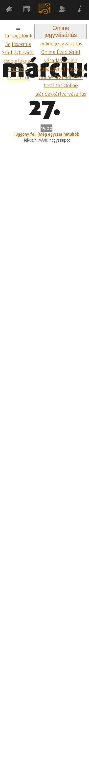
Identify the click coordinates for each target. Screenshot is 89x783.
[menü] (18, 29)
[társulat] (62, 9)
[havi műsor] (27, 9)
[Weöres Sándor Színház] (44, 10)
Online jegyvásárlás (61, 44)
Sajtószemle (18, 44)
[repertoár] (9, 9)
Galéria (15, 69)
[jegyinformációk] (80, 9)
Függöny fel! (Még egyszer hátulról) (46, 135)
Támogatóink (18, 36)
